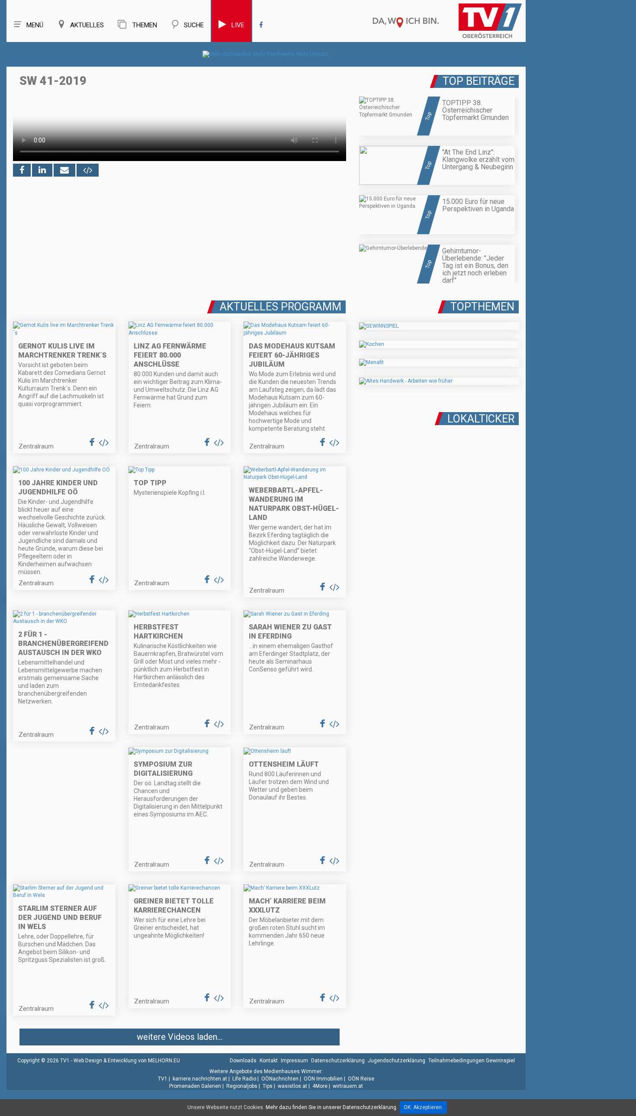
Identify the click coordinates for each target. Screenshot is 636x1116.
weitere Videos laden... (179, 1037)
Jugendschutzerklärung (396, 1061)
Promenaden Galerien (195, 1086)
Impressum (294, 1061)
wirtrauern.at (348, 1086)
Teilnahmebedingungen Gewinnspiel (471, 1061)
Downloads (243, 1061)
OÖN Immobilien (323, 1079)
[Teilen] (64, 170)
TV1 (162, 1079)
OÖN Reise (361, 1079)
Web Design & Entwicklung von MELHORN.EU (127, 1061)
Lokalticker (480, 419)
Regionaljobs (241, 1086)
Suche (194, 25)
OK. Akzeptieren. (423, 1107)
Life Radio (244, 1079)
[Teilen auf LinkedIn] (42, 170)
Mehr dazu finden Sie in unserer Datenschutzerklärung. (332, 1107)
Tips (268, 1086)
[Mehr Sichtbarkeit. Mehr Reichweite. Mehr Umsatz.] (266, 54)
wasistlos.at (292, 1086)
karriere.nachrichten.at (200, 1079)
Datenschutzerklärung (338, 1061)
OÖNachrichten (280, 1079)
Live (237, 25)
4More (320, 1086)
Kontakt (269, 1061)
